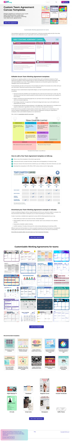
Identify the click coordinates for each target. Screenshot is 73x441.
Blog (35, 431)
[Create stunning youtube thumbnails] (61, 389)
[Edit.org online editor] (8, 2)
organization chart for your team (26, 114)
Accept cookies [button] (6, 437)
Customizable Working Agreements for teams (36, 29)
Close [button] (12, 437)
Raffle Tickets (61, 411)
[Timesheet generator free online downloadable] (28, 389)
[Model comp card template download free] (28, 404)
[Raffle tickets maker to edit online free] (61, 409)
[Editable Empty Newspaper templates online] (44, 403)
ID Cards (12, 411)
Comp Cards (28, 411)
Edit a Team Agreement (11, 22)
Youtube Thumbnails (61, 393)
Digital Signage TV (12, 393)
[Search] (56, 2)
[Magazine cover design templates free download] (44, 385)
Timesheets (28, 393)
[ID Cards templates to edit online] (12, 403)
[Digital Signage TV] (12, 389)
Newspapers (45, 411)
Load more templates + (36, 326)
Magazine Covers (44, 393)
